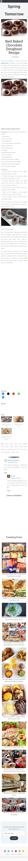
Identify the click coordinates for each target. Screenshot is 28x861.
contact (13, 854)
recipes (17, 452)
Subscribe (14, 838)
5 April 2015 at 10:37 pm (12, 462)
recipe (12, 452)
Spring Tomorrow (14, 10)
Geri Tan (12, 476)
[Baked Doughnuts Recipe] (6, 419)
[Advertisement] (14, 111)
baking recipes (9, 446)
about (7, 854)
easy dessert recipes (10, 449)
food (18, 449)
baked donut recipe (11, 444)
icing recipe (7, 452)
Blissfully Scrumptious (13, 460)
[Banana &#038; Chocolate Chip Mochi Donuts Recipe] (6, 431)
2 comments (15, 57)
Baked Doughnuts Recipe (6, 425)
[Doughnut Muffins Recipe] (18, 419)
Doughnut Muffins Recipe (18, 425)
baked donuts (5, 63)
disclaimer (19, 854)
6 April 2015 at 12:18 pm (15, 478)
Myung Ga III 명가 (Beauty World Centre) (14, 747)
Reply (5, 472)
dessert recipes (19, 446)
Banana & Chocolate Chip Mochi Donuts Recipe (6, 438)
